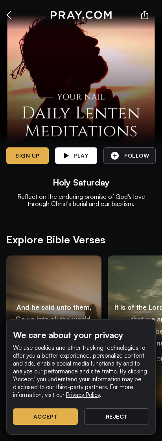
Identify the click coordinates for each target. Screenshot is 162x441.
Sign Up (27, 155)
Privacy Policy (83, 395)
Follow (136, 155)
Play (81, 155)
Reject (117, 416)
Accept (45, 416)
